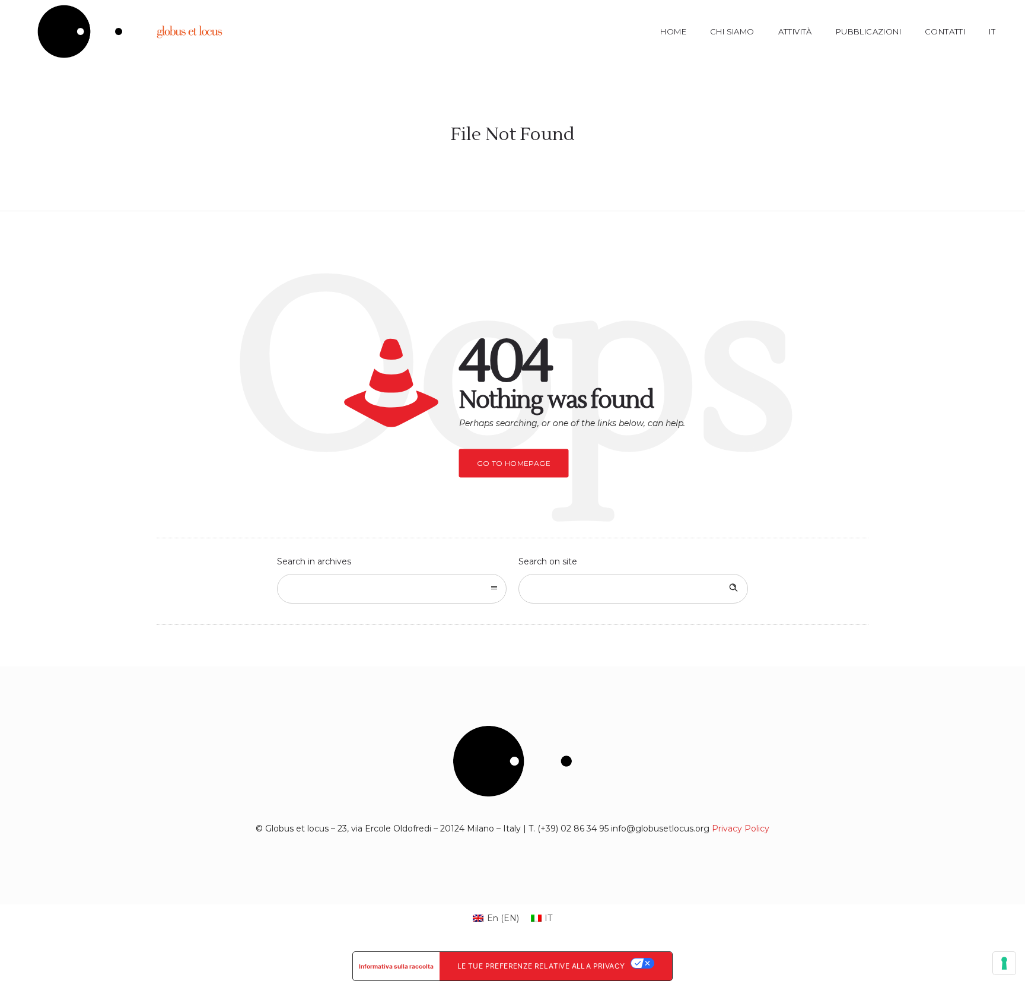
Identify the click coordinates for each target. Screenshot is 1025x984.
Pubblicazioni (868, 31)
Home (673, 31)
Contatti (945, 31)
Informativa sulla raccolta (396, 966)
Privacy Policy (740, 828)
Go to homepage (514, 463)
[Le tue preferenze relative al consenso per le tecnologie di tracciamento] (1004, 963)
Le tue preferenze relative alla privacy (541, 965)
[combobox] (392, 589)
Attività (795, 31)
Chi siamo (732, 31)
